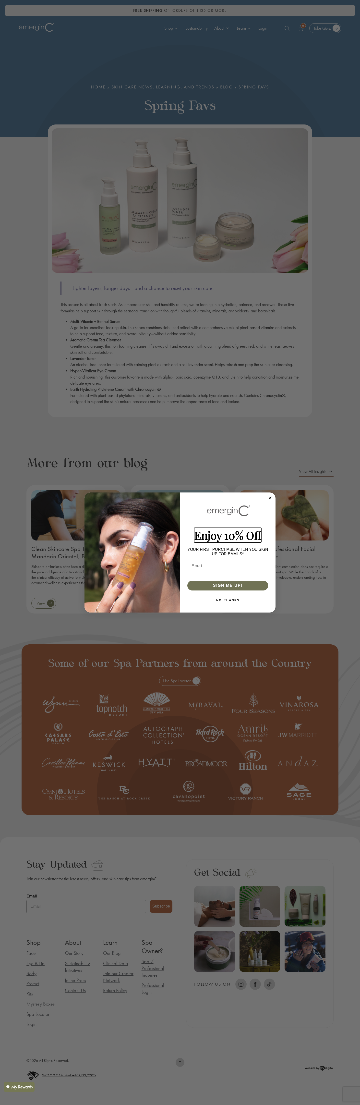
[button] (19, 1087)
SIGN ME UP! (228, 585)
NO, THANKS (228, 600)
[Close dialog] (270, 498)
